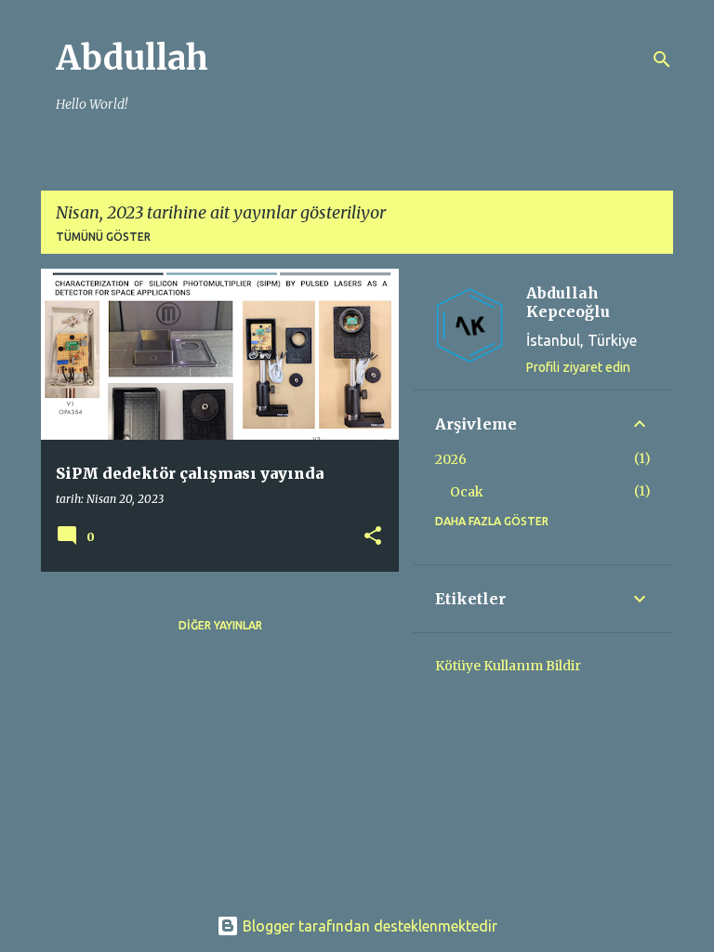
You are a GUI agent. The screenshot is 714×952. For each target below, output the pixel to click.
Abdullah (132, 58)
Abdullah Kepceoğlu (568, 302)
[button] (373, 536)
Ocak (466, 491)
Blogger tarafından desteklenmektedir (368, 926)
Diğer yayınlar (220, 625)
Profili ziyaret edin (578, 367)
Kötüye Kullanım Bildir (508, 665)
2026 (451, 459)
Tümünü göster (103, 237)
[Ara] (662, 59)
